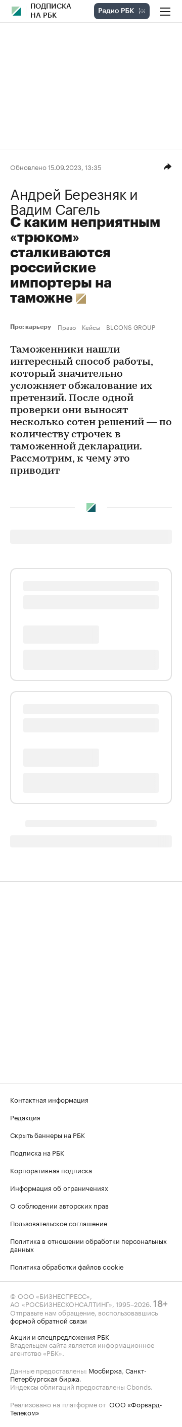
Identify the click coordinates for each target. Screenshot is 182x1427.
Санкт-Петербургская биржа (78, 1374)
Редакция (25, 1117)
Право (67, 327)
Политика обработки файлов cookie (67, 1266)
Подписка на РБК (37, 1152)
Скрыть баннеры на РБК (47, 1134)
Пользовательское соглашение (58, 1223)
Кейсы (91, 327)
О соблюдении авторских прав (59, 1205)
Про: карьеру (32, 327)
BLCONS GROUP (130, 327)
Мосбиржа (105, 1370)
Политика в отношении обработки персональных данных (88, 1244)
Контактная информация (49, 1099)
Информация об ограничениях (59, 1187)
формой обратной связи (48, 1320)
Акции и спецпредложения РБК (59, 1336)
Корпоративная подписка (51, 1170)
